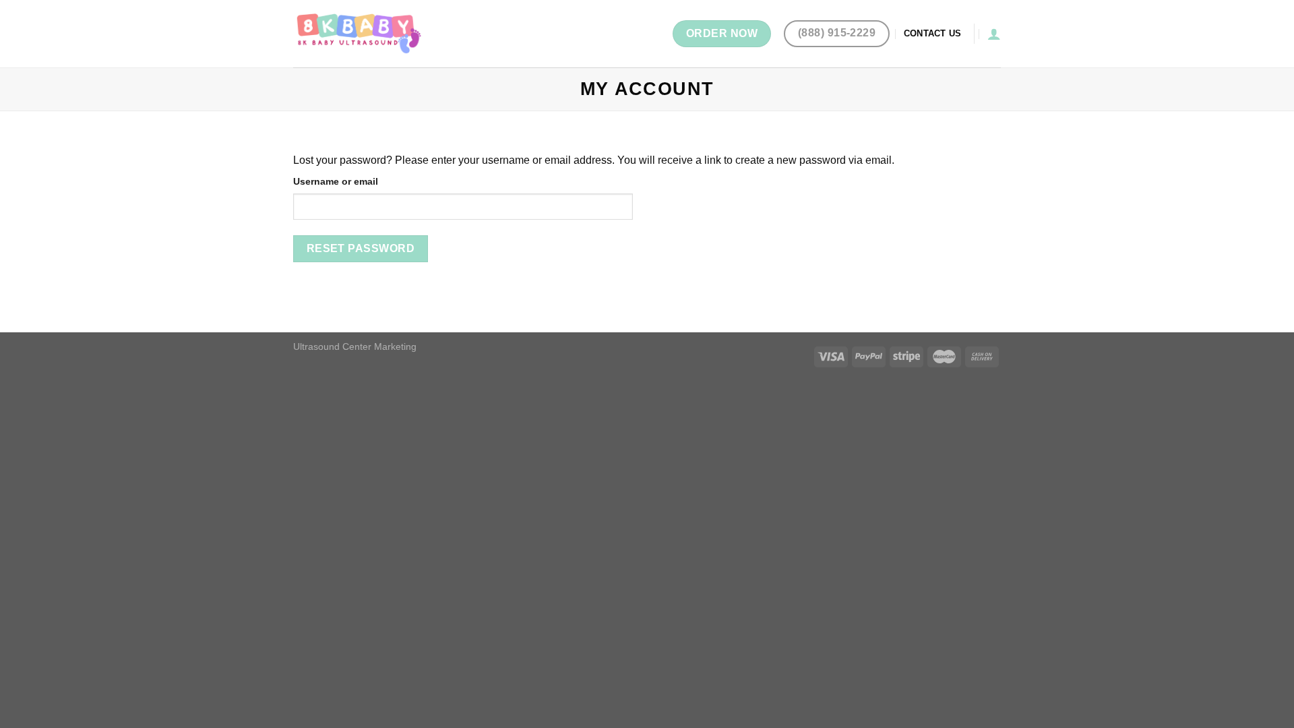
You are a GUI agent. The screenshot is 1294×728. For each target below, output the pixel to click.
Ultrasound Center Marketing (355, 346)
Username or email (335, 181)
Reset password (361, 248)
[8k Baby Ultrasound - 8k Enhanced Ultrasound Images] (360, 33)
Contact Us (933, 33)
